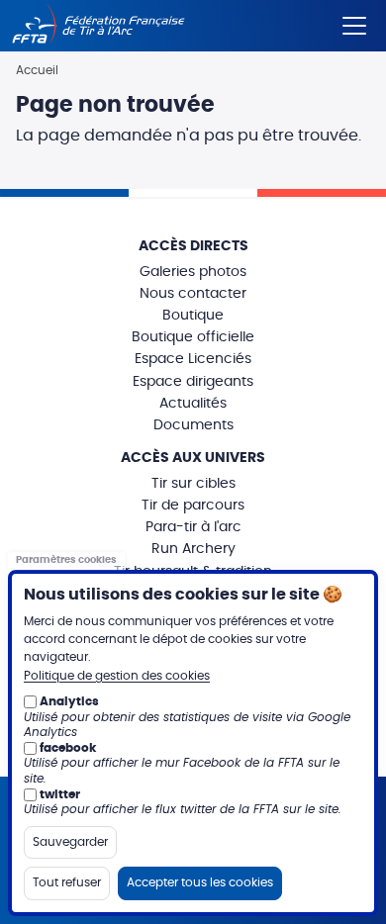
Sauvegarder (70, 842)
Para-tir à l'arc (193, 527)
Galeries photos (193, 272)
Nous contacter (193, 294)
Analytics (69, 701)
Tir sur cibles (193, 484)
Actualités (193, 404)
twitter (60, 794)
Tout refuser (67, 882)
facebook (68, 748)
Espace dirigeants (193, 382)
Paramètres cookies (66, 561)
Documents (193, 425)
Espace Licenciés (193, 359)
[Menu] (354, 22)
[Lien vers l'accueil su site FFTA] (98, 25)
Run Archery (193, 549)
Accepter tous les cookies (200, 882)
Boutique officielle (193, 337)
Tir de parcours (193, 505)
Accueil (37, 70)
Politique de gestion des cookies (117, 676)
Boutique (193, 316)
